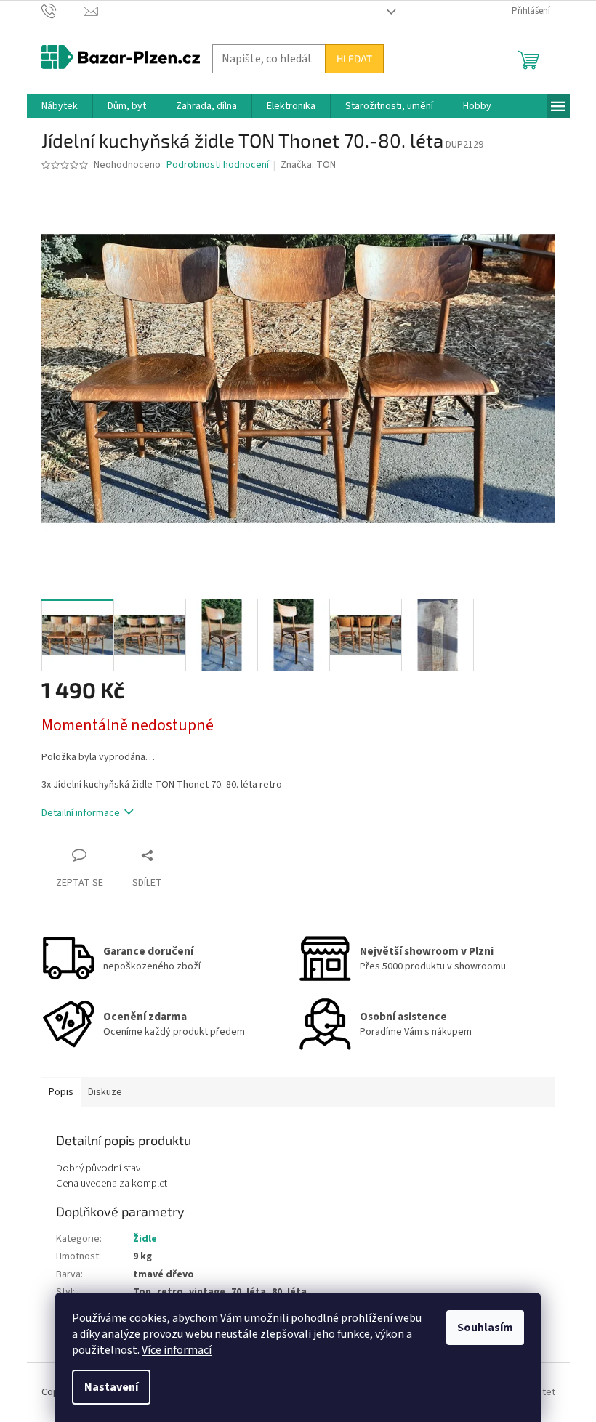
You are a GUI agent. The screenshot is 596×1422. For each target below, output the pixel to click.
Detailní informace (80, 813)
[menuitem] (59, 106)
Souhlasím (485, 1328)
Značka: (308, 165)
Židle (145, 1239)
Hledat (354, 58)
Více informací (177, 1350)
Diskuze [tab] (105, 1092)
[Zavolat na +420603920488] (62, 10)
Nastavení (111, 1387)
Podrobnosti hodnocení (217, 165)
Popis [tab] (61, 1092)
